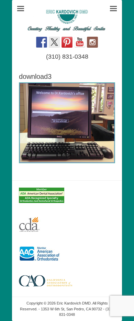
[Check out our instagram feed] (92, 42)
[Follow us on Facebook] (41, 42)
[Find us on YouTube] (79, 42)
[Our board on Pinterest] (67, 42)
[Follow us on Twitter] (54, 42)
